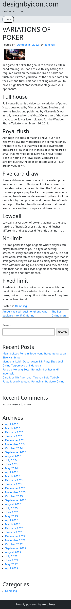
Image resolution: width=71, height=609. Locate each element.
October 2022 (14, 544)
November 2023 (15, 492)
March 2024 (12, 476)
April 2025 (11, 424)
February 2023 (14, 528)
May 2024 (11, 468)
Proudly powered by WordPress (35, 604)
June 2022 (11, 560)
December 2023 (15, 488)
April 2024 (11, 472)
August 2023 (13, 504)
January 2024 (13, 484)
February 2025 (14, 432)
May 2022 (11, 564)
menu (8, 19)
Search (6, 325)
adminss (49, 44)
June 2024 (11, 464)
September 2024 (15, 452)
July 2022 (11, 556)
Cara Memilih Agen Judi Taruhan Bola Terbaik (30, 377)
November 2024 (15, 444)
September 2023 (15, 500)
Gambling (21, 306)
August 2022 (13, 552)
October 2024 (14, 448)
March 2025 (12, 428)
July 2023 (11, 508)
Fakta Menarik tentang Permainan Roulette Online (33, 381)
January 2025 (13, 436)
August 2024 (13, 456)
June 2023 (11, 512)
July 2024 (11, 460)
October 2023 (14, 496)
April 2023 (11, 520)
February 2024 (14, 480)
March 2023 (12, 524)
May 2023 (11, 516)
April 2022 (11, 568)
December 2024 (15, 440)
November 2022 (15, 540)
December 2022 (15, 536)
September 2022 (15, 548)
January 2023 (13, 532)
